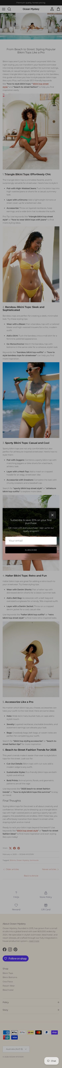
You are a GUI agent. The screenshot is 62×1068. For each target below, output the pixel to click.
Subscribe (31, 550)
